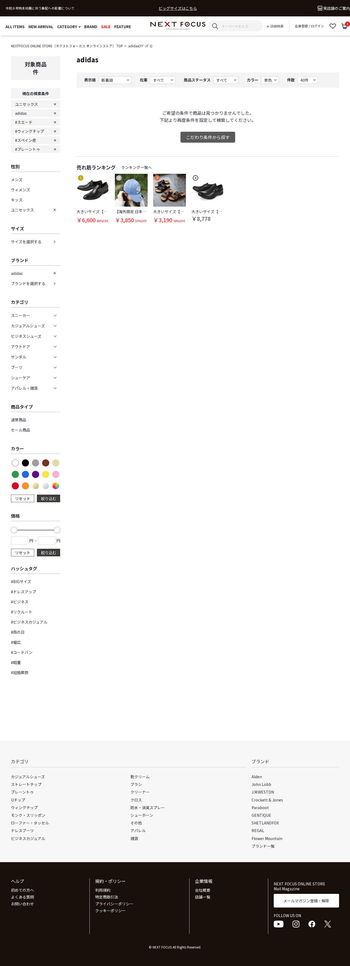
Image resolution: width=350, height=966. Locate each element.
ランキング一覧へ (136, 167)
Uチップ (18, 800)
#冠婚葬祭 (19, 672)
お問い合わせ (22, 903)
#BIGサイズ (21, 581)
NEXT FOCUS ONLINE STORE (177, 26)
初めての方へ (22, 890)
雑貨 (134, 838)
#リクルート (21, 612)
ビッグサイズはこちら (178, 8)
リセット (22, 498)
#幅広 (16, 642)
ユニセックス (26, 104)
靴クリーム (140, 776)
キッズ (16, 199)
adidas (21, 113)
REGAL (258, 830)
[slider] (14, 530)
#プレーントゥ (27, 149)
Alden (257, 776)
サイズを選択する (26, 241)
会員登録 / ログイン (309, 26)
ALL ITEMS (15, 26)
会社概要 (202, 890)
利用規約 (102, 890)
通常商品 (18, 419)
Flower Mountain (267, 838)
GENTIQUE (261, 815)
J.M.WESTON (263, 792)
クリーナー (140, 792)
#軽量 (16, 662)
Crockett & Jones (267, 800)
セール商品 (20, 430)
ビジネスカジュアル (28, 838)
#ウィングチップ (29, 131)
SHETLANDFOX (265, 823)
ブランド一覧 (263, 846)
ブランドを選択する (28, 283)
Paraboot (260, 807)
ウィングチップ (24, 807)
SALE (105, 26)
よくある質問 (22, 897)
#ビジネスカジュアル (29, 622)
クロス (136, 800)
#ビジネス (19, 601)
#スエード (24, 122)
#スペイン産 (25, 140)
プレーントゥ (22, 792)
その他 (136, 823)
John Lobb (261, 784)
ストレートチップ (26, 784)
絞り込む (48, 498)
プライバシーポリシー (114, 903)
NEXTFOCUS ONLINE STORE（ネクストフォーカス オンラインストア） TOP (67, 45)
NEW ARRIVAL (40, 26)
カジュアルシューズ (28, 776)
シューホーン (141, 815)
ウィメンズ (20, 189)
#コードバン (22, 652)
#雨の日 (18, 632)
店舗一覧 (202, 897)
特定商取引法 (106, 897)
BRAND (90, 26)
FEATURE (122, 26)
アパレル (138, 830)
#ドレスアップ (23, 591)
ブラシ (136, 784)
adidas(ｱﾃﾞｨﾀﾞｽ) (140, 45)
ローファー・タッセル (30, 823)
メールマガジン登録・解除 (306, 900)
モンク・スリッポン (28, 815)
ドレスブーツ (22, 830)
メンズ (16, 179)
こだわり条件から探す (208, 137)
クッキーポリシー (110, 910)
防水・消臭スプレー (147, 807)
